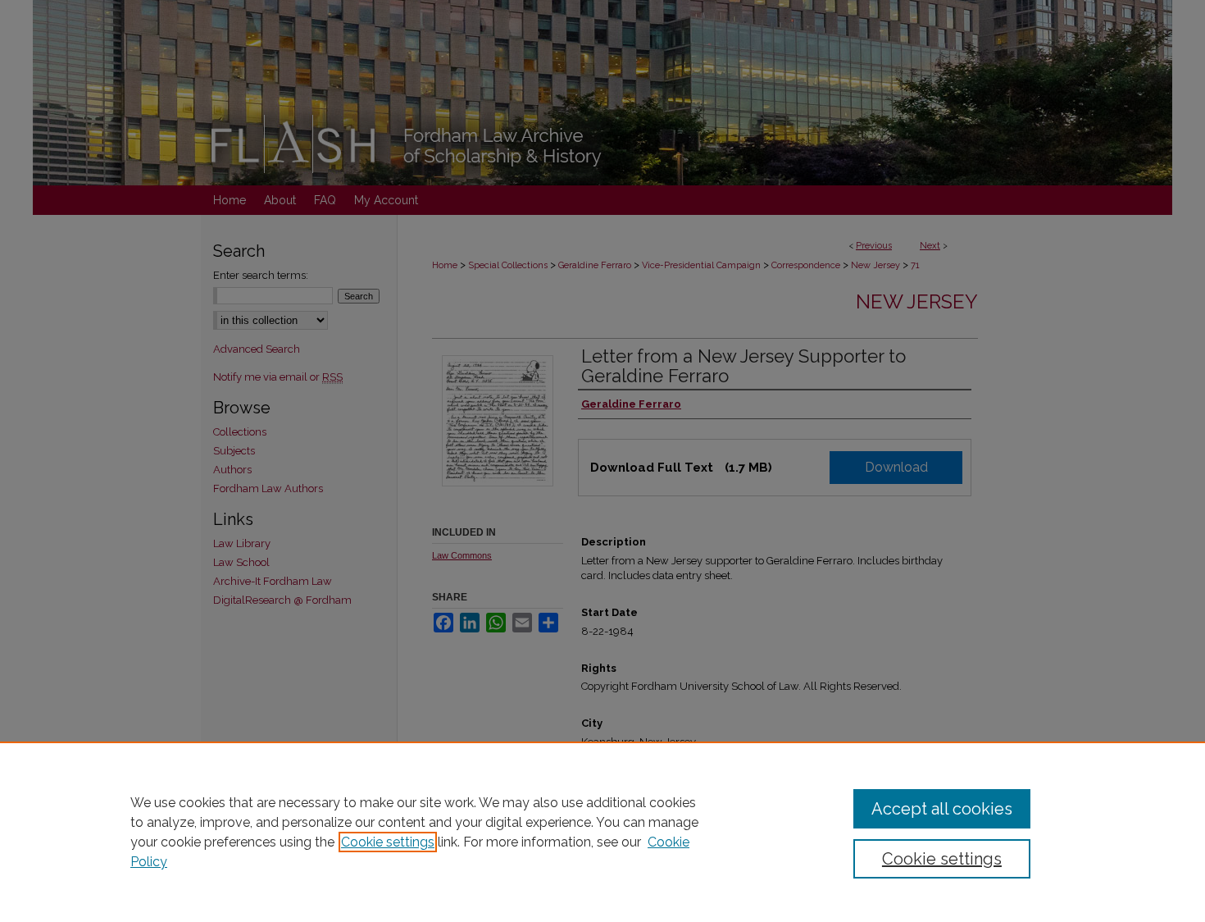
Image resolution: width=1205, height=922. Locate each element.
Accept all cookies (941, 809)
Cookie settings (387, 842)
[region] (602, 832)
